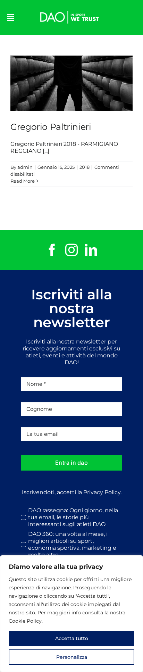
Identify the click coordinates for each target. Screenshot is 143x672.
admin (25, 167)
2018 (84, 167)
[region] (71, 613)
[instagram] (71, 250)
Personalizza (71, 657)
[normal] (69, 9)
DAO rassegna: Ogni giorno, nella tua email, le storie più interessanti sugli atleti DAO (73, 517)
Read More (22, 181)
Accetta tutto (71, 638)
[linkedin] (91, 250)
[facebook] (52, 250)
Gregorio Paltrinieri (72, 84)
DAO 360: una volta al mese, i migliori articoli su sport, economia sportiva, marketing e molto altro (72, 544)
